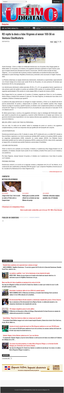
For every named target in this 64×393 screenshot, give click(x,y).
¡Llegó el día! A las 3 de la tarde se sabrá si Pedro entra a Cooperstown (11, 197)
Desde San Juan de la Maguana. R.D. (41, 389)
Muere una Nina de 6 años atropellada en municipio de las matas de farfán (21, 282)
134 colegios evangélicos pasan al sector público (21, 309)
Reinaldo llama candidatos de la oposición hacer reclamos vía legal (20, 265)
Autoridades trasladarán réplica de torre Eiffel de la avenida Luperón (26, 290)
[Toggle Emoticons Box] (3, 221)
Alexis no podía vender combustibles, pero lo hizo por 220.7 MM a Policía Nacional (41, 210)
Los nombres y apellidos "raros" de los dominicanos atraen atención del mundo (29, 273)
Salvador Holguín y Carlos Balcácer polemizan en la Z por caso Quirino (20, 335)
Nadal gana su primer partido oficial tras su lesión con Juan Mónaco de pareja (30, 197)
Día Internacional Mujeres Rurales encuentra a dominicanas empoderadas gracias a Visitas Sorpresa (35, 300)
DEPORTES (6, 41)
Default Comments (24, 217)
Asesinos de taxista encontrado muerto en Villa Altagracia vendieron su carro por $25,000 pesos (34, 326)
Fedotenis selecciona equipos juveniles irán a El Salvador (51, 196)
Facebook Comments (34, 217)
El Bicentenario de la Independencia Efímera (13, 207)
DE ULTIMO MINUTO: (10, 28)
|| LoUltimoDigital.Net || (27, 389)
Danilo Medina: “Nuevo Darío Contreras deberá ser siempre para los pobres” (22, 318)
